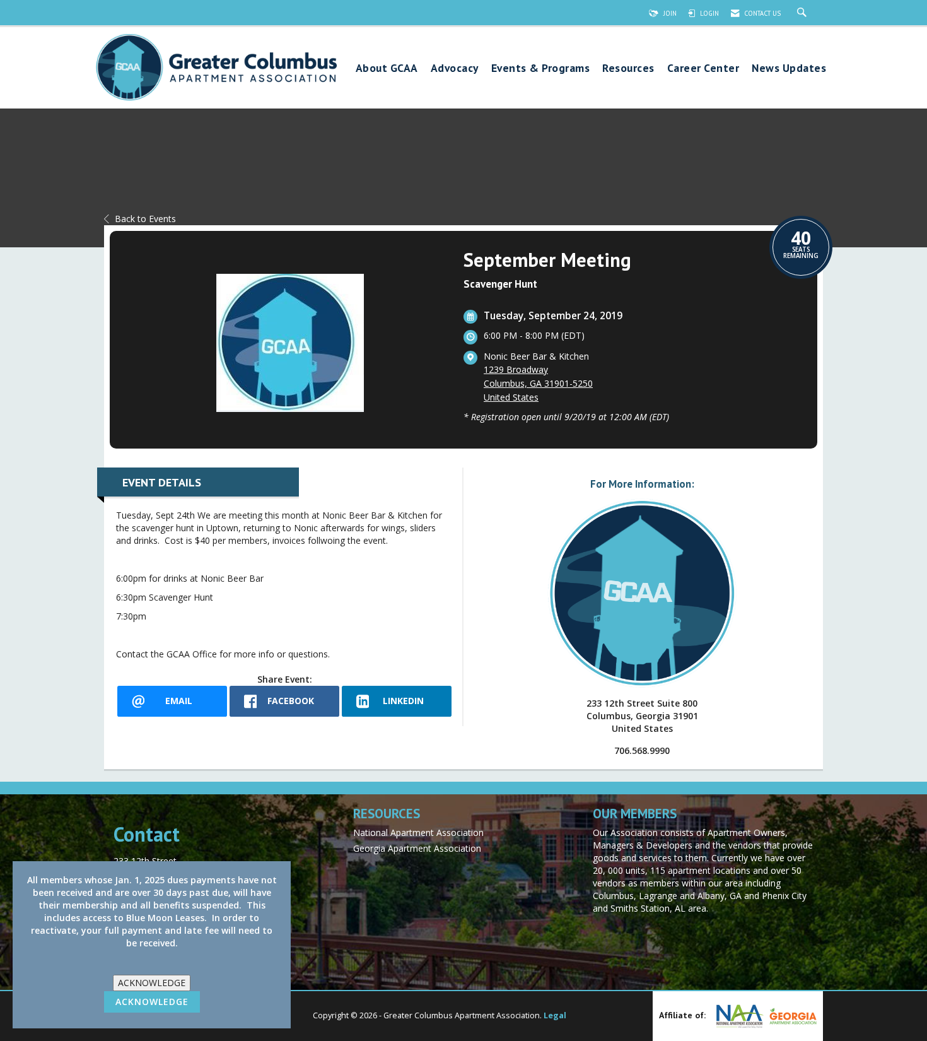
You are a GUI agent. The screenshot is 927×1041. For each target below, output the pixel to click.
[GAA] (791, 1016)
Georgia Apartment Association (417, 848)
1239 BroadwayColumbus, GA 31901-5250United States (538, 383)
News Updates (789, 68)
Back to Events (145, 219)
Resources (628, 68)
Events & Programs (540, 68)
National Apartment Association (418, 832)
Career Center (703, 68)
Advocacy (455, 68)
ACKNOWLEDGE (151, 983)
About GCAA (387, 68)
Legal (555, 1015)
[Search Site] (803, 13)
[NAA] (738, 1016)
